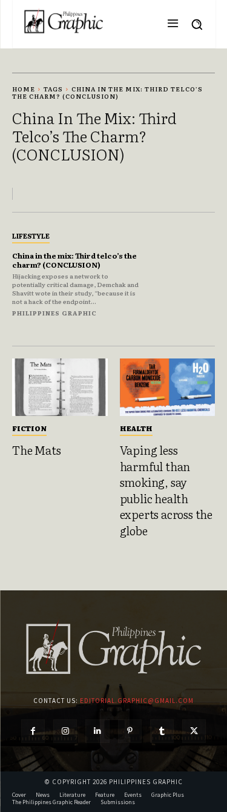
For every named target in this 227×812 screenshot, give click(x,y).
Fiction (29, 428)
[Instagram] (65, 731)
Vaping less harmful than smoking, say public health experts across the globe (166, 490)
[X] (194, 731)
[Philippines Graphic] (63, 21)
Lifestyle (31, 235)
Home (23, 88)
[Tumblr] (162, 731)
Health (136, 428)
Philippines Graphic (54, 312)
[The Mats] (60, 387)
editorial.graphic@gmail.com (137, 700)
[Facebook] (33, 731)
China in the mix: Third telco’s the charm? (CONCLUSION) (74, 259)
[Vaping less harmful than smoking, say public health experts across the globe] (167, 387)
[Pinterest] (130, 731)
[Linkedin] (97, 731)
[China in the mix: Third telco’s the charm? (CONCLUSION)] (184, 273)
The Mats (36, 449)
